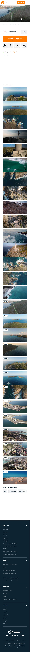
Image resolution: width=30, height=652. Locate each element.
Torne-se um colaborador (10, 602)
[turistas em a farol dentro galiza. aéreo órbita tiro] (15, 150)
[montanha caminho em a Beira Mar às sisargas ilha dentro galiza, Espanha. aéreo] (15, 306)
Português (5, 618)
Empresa (5, 537)
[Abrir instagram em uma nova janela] (9, 638)
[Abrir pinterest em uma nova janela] (14, 638)
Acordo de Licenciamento (10, 563)
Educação (5, 540)
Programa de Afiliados (9, 569)
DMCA (4, 566)
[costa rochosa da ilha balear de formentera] (15, 476)
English (5, 612)
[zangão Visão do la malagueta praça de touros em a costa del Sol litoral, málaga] (15, 448)
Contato (5, 597)
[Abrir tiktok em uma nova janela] (17, 638)
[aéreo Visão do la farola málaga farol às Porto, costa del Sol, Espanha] (15, 405)
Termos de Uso (8, 649)
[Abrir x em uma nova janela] (19, 638)
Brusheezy (5, 528)
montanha (13, 490)
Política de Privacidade (18, 649)
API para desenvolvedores (10, 543)
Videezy (5, 534)
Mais (4, 627)
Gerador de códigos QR (9, 554)
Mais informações (8, 55)
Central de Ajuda (7, 594)
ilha (5, 490)
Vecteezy (5, 531)
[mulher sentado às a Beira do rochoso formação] (15, 221)
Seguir (24, 33)
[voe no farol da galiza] (15, 249)
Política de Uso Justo (14, 650)
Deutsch (5, 621)
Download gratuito (15, 39)
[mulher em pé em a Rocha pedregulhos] (15, 135)
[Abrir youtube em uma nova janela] (22, 638)
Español (5, 615)
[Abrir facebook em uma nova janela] (6, 638)
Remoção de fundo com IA (10, 551)
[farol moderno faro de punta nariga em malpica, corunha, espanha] (15, 192)
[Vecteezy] (2, 2)
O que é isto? (16, 52)
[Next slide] (23, 490)
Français (5, 624)
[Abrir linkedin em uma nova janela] (11, 638)
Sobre (4, 599)
